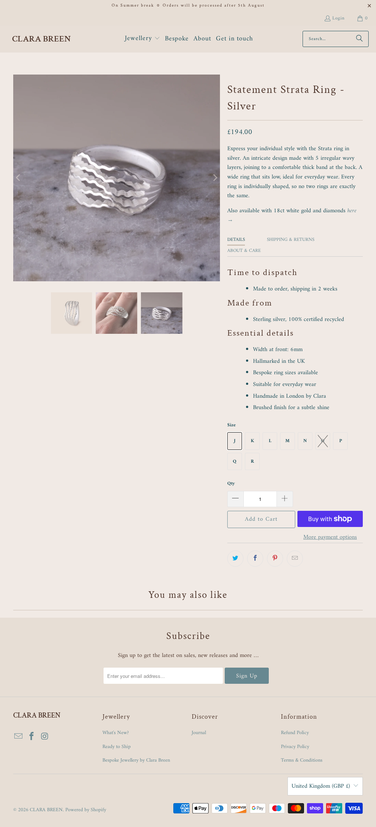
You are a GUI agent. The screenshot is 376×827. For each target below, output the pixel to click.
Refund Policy (295, 732)
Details (236, 239)
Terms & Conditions (301, 760)
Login (338, 18)
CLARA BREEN (46, 810)
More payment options (330, 537)
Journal (199, 732)
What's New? (115, 732)
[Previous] (19, 178)
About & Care (244, 250)
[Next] (214, 178)
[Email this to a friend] (295, 558)
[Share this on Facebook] (255, 558)
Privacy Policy (295, 746)
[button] (142, 39)
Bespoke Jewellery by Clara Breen (136, 760)
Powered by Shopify (85, 810)
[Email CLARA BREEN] (18, 737)
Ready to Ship (116, 746)
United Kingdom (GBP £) (321, 786)
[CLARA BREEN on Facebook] (31, 737)
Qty (231, 483)
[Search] (359, 39)
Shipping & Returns (290, 239)
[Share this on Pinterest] (275, 558)
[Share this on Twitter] (235, 558)
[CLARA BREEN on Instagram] (44, 737)
